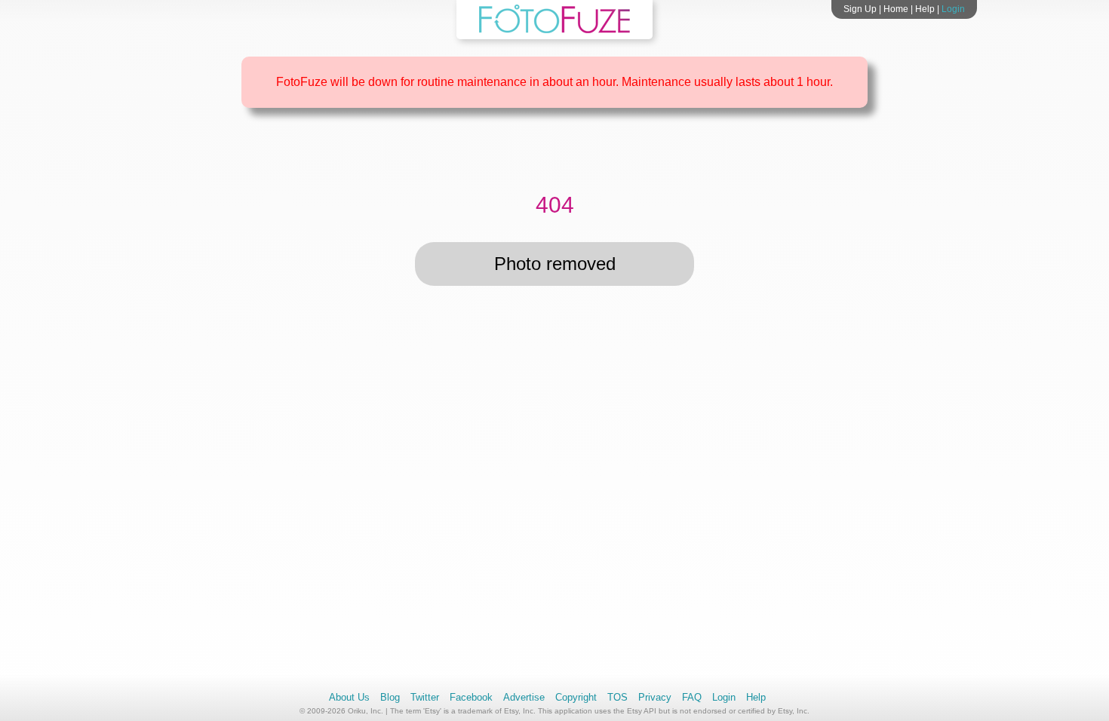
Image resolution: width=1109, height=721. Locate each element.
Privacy (654, 697)
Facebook (471, 697)
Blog (390, 697)
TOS (617, 697)
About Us (349, 697)
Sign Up (860, 9)
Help (925, 9)
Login (953, 9)
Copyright (576, 697)
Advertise (524, 697)
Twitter (424, 697)
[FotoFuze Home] (554, 30)
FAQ (692, 697)
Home (895, 9)
